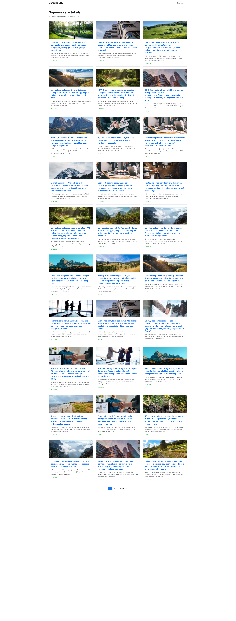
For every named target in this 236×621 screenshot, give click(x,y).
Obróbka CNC (56, 3)
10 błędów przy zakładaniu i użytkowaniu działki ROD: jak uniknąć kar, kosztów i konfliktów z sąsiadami (116, 140)
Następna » (123, 488)
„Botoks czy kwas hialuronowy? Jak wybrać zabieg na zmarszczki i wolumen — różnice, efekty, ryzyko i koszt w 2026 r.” (70, 464)
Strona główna (182, 3)
